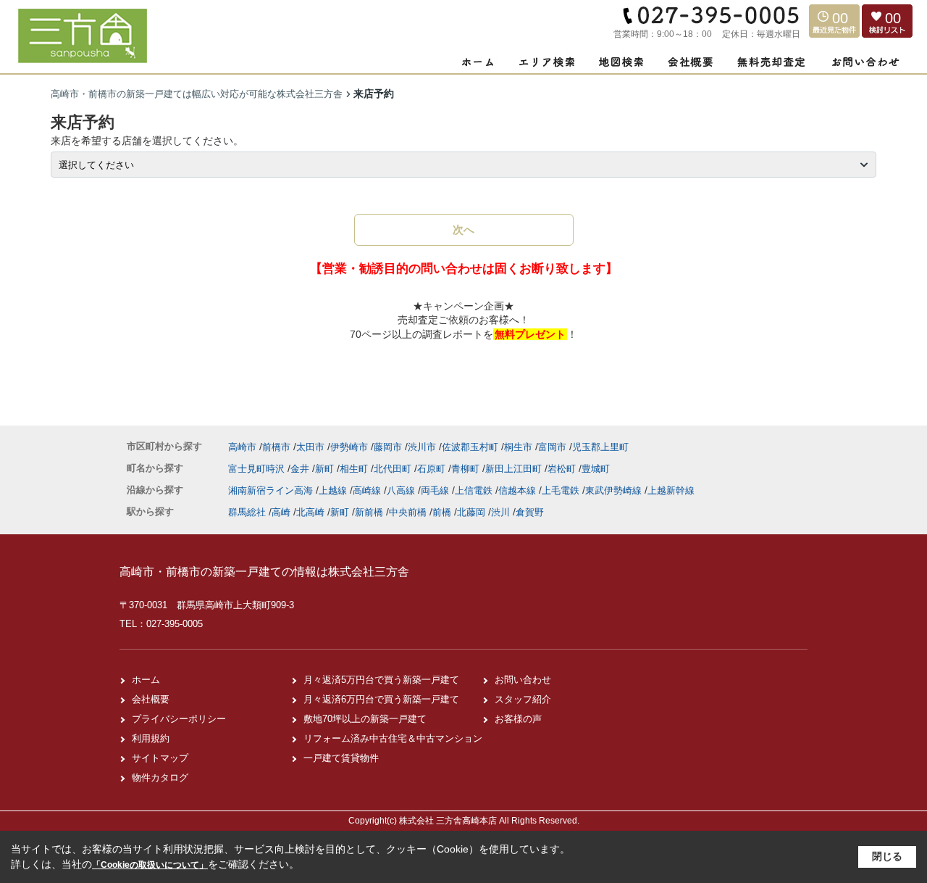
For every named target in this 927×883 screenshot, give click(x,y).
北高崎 (310, 512)
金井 (301, 468)
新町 (326, 468)
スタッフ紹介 (523, 699)
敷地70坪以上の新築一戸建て (365, 718)
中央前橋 (408, 512)
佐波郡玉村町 (470, 446)
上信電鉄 (475, 490)
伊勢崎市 (349, 446)
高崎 (281, 512)
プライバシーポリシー (179, 718)
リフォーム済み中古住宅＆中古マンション (392, 738)
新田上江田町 (515, 468)
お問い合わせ (523, 679)
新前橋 (369, 512)
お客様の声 (518, 718)
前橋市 (276, 446)
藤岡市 (388, 446)
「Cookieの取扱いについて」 (150, 865)
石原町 (432, 468)
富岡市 (552, 446)
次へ (463, 229)
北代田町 (394, 468)
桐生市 (518, 446)
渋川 (500, 512)
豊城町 (596, 468)
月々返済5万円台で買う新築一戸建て (381, 679)
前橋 (441, 512)
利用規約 (150, 738)
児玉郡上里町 (600, 446)
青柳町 (466, 468)
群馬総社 (247, 512)
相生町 (355, 468)
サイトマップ (160, 758)
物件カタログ (160, 777)
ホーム (146, 679)
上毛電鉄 (562, 490)
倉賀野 (530, 512)
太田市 (310, 446)
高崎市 (242, 446)
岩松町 (563, 468)
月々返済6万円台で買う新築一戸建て (381, 699)
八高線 (402, 490)
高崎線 (368, 490)
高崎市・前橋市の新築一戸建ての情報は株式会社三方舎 (264, 571)
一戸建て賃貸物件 (341, 758)
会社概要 (150, 699)
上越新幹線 (671, 490)
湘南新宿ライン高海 (272, 490)
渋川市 (422, 446)
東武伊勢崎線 (615, 490)
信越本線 (518, 490)
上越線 (334, 490)
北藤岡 (471, 512)
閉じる (887, 856)
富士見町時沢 (258, 468)
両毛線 (436, 490)
